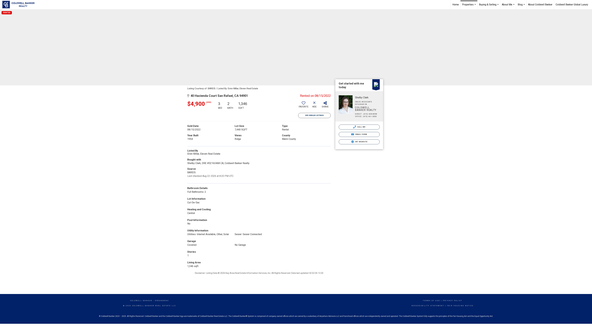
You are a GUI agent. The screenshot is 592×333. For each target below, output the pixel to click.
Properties (469, 6)
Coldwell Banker (141, 300)
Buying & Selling (489, 6)
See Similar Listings (314, 115)
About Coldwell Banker (540, 4)
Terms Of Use (431, 300)
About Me (508, 6)
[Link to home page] (20, 4)
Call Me (361, 127)
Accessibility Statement (428, 305)
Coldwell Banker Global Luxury (572, 4)
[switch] (303, 105)
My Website (361, 142)
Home (455, 4)
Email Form (361, 134)
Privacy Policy (452, 300)
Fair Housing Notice (460, 305)
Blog (522, 6)
